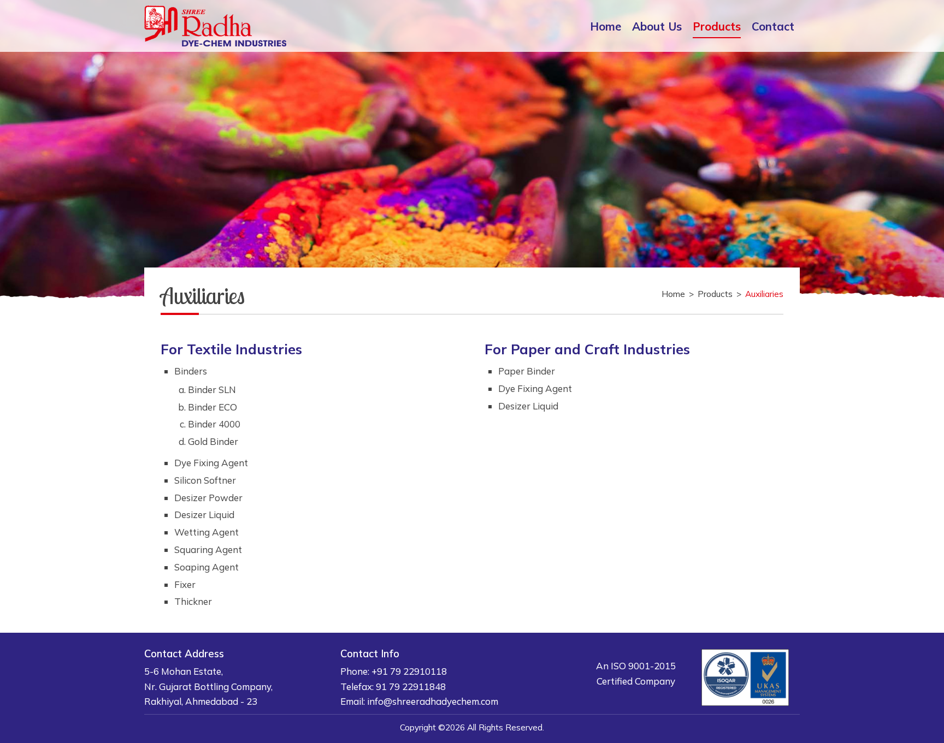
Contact (773, 26)
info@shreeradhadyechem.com (432, 701)
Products (717, 26)
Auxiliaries (764, 294)
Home (605, 26)
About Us (657, 26)
